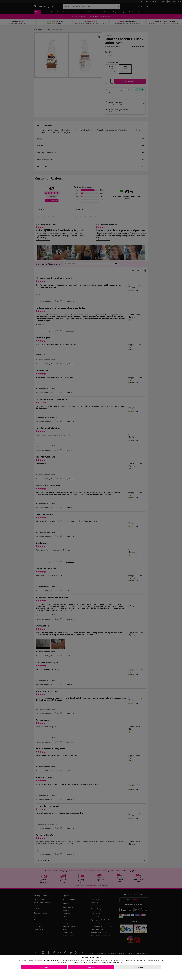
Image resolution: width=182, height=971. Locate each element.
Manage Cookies (138, 967)
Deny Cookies (91, 967)
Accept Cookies (44, 967)
